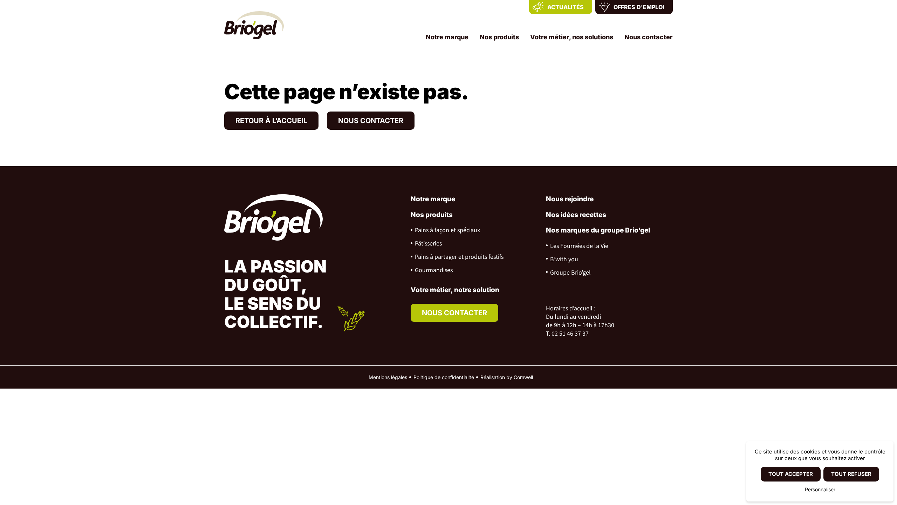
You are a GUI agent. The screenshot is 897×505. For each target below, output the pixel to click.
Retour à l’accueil (271, 120)
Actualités (565, 7)
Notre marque (447, 37)
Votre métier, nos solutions (571, 37)
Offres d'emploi (639, 7)
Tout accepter (790, 474)
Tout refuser (851, 474)
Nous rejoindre (570, 199)
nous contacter (454, 313)
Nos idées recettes (576, 215)
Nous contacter (648, 37)
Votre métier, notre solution (455, 290)
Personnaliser (820, 489)
